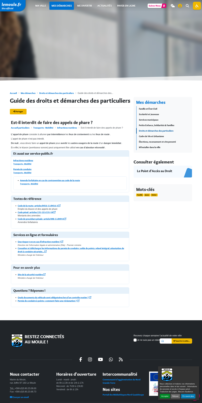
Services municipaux (148, 119)
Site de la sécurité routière (30, 274)
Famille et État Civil (148, 108)
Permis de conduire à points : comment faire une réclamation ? (47, 301)
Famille (139, 195)
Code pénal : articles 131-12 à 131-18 (35, 212)
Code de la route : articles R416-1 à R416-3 (38, 205)
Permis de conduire (22, 169)
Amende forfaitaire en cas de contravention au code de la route (50, 180)
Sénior (154, 195)
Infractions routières (67, 127)
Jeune (147, 195)
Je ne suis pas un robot (148, 340)
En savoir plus (188, 396)
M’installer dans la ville (149, 147)
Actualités (104, 5)
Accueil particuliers (20, 127)
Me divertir (84, 5)
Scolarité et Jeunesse (149, 114)
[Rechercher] (187, 6)
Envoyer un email (20, 397)
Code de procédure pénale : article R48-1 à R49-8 (41, 219)
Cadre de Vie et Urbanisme (151, 136)
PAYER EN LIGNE (126, 5)
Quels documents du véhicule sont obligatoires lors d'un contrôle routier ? (53, 297)
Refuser (175, 396)
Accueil (13, 93)
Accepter (164, 396)
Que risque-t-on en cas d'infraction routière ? (39, 241)
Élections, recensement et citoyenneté (157, 141)
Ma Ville (40, 5)
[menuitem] (41, 5)
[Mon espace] (180, 6)
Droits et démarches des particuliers (56, 93)
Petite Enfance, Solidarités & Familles (156, 125)
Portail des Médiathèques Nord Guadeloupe (123, 394)
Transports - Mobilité (43, 127)
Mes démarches (62, 5)
